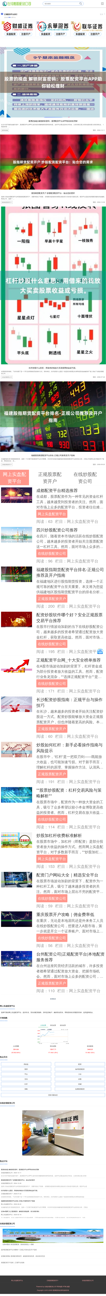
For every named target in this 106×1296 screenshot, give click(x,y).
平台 (26, 1074)
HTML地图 (66, 1286)
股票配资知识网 (58, 1290)
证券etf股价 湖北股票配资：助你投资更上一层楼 (18, 1244)
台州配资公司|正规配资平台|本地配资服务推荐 (70, 956)
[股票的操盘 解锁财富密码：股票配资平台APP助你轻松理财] (53, 82)
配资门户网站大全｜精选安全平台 (67, 875)
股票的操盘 (5, 130)
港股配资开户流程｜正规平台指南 (12, 1262)
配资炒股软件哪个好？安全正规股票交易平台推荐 (69, 617)
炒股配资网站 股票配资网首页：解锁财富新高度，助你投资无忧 (23, 1256)
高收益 (26, 1064)
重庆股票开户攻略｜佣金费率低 (65, 914)
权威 (79, 1084)
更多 (101, 14)
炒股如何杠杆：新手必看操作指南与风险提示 (69, 747)
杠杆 (26, 1084)
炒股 (79, 1079)
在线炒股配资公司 (7, 377)
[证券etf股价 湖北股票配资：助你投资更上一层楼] (53, 1236)
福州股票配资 (80, 1069)
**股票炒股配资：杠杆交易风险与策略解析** (69, 792)
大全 (79, 1074)
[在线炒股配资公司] (16, 3)
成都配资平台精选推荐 (57, 490)
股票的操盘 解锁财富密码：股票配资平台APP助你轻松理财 (53, 121)
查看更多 (53, 999)
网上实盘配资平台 (52, 513)
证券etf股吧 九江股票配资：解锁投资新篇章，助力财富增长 (20, 1211)
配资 (79, 1064)
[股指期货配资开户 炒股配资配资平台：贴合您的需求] (53, 162)
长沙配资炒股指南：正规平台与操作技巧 (69, 702)
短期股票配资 (80, 1089)
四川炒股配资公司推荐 (57, 530)
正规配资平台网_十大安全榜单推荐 (68, 660)
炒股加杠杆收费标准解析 (59, 835)
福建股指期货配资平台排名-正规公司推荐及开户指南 (53, 455)
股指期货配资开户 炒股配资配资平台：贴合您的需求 (53, 193)
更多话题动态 (53, 1095)
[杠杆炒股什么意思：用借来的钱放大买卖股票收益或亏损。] (53, 285)
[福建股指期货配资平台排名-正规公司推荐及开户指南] (53, 416)
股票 (26, 1069)
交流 (26, 1079)
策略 (26, 1089)
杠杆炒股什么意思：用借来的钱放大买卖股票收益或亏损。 (53, 367)
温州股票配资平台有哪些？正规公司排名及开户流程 (19, 1250)
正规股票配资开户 (7, 464)
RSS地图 (59, 1286)
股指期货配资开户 (7, 202)
